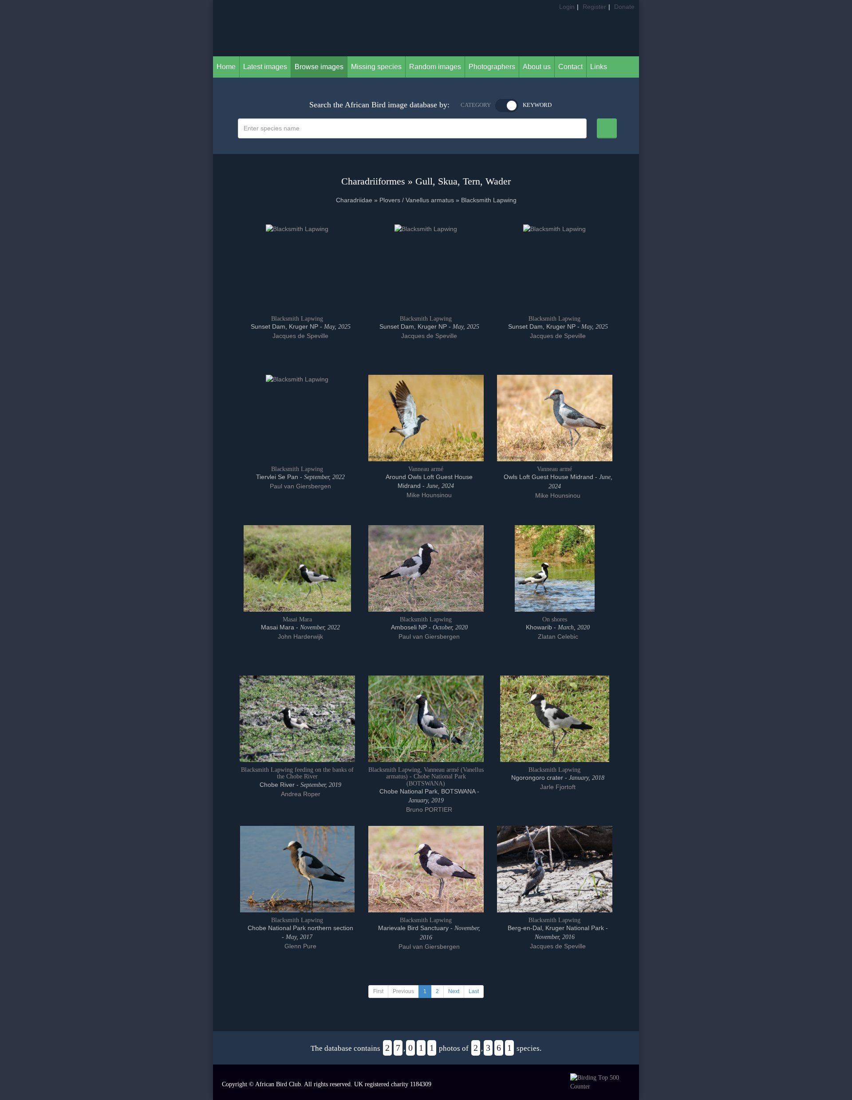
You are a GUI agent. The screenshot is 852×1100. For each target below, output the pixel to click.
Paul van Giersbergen (299, 486)
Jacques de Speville (299, 335)
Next (453, 991)
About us (537, 67)
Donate (624, 6)
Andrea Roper (299, 794)
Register (594, 6)
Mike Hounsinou (428, 495)
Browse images (319, 67)
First (378, 991)
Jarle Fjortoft (557, 786)
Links (598, 67)
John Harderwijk (299, 636)
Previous (403, 991)
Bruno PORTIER (428, 809)
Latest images (265, 67)
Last (474, 991)
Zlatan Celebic (557, 636)
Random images (435, 67)
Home (226, 67)
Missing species (376, 67)
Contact (570, 67)
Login (567, 6)
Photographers (492, 67)
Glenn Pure (299, 946)
